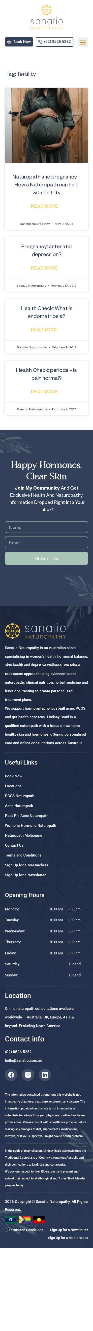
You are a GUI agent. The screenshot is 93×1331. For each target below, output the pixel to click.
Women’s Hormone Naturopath (30, 825)
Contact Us (14, 845)
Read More (45, 206)
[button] (83, 42)
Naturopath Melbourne (23, 835)
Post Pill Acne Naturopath (26, 815)
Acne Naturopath (19, 806)
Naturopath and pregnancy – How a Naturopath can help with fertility (46, 184)
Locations (13, 786)
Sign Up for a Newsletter (25, 875)
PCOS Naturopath (19, 796)
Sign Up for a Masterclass (26, 865)
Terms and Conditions (23, 855)
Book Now (13, 776)
